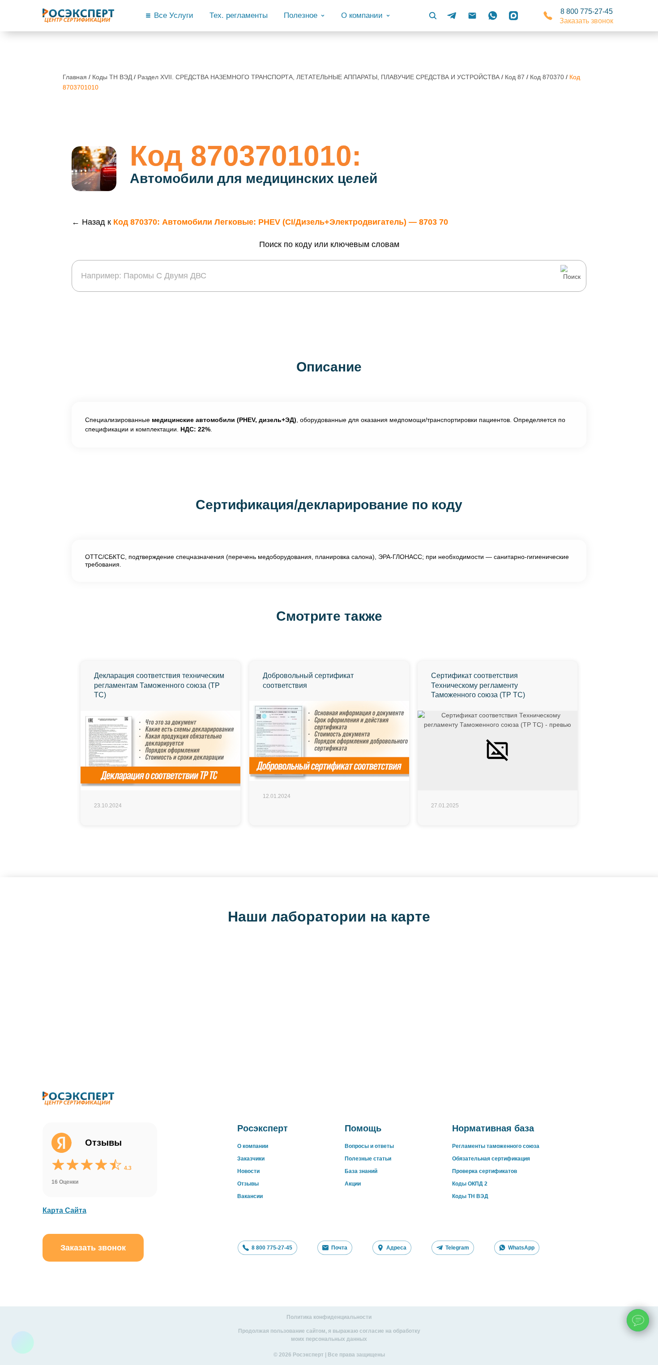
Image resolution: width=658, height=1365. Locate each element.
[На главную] (78, 16)
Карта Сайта (64, 1210)
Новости (248, 1171)
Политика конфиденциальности (329, 1317)
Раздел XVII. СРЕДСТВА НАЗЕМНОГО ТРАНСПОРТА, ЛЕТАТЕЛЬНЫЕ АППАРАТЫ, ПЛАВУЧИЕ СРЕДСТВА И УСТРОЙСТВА (319, 77)
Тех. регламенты (238, 15)
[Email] (472, 15)
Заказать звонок (586, 21)
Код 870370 (548, 77)
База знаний (361, 1171)
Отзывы (248, 1184)
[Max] (513, 15)
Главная (75, 77)
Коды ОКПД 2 (469, 1184)
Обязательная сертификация (491, 1159)
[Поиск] (433, 16)
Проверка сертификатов (484, 1171)
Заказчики (251, 1159)
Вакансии (250, 1196)
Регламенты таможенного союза (495, 1146)
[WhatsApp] (492, 15)
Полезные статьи (368, 1159)
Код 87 (515, 77)
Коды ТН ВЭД (112, 77)
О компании (252, 1146)
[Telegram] (451, 15)
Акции (353, 1184)
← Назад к (260, 222)
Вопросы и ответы (369, 1146)
